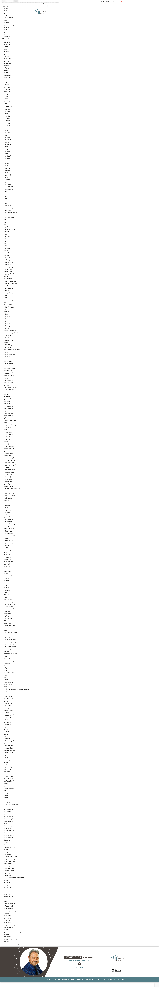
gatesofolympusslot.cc (9, 523)
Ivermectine (6, 554)
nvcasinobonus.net (8, 661)
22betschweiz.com (8, 217)
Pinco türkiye (7, 724)
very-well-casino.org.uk (9, 905)
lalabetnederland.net (8, 608)
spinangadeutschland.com (10, 825)
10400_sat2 (6, 139)
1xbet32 (6, 194)
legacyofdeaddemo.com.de (10, 609)
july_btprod (6, 578)
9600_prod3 (6, 250)
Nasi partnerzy (7, 651)
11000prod (6, 172)
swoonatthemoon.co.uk (9, 861)
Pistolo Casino (7, 734)
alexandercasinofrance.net (10, 283)
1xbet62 (6, 201)
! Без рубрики (7, 106)
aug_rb (5, 319)
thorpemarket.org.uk (8, 872)
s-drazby (6, 783)
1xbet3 (5, 193)
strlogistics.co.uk (7, 846)
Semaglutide (7, 786)
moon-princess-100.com (9, 642)
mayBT (5, 628)
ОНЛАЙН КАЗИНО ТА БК (10, 939)
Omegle (5, 686)
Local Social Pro (113, 979)
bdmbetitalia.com (7, 347)
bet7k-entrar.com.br (8, 351)
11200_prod (6, 177)
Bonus (5, 399)
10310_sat (6, 134)
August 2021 (7, 94)
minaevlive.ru (7, 637)
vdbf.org (6, 901)
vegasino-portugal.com (9, 903)
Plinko (5, 743)
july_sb (5, 589)
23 (4, 219)
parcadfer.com (7, 707)
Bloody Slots (7, 396)
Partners (6, 712)
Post (5, 757)
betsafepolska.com (8, 375)
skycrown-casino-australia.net (10, 804)
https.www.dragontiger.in (9, 540)
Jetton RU (6, 568)
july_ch (5, 582)
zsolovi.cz (6, 929)
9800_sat (6, 255)
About (120, 11)
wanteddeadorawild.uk (9, 908)
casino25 (6, 443)
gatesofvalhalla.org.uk (9, 524)
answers (6, 292)
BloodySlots (6, 398)
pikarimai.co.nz (7, 715)
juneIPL (5, 594)
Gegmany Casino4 (8, 530)
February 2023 (7, 87)
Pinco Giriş (6, 720)
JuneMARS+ (7, 595)
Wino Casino (7, 918)
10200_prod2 (7, 125)
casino (5, 429)
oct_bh (5, 667)
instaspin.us (6, 550)
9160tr (5, 245)
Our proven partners (8, 703)
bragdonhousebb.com (9, 406)
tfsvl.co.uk (6, 866)
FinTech (6, 514)
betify (5, 352)
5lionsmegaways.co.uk (9, 231)
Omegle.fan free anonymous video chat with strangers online (17, 689)
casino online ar (7, 434)
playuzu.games (7, 741)
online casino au (7, 693)
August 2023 (7, 80)
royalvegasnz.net (7, 781)
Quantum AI (6, 766)
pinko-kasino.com (8, 727)
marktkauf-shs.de (7, 623)
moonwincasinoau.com (9, 646)
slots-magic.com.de (8, 807)
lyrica (5, 620)
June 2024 (6, 68)
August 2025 (7, 44)
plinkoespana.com (8, 748)
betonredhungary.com (8, 363)
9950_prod (6, 259)
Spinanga (6, 823)
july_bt (5, 576)
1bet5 (5, 182)
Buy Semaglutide (8, 415)
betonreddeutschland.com (9, 358)
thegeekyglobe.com (8, 868)
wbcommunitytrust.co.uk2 (9, 911)
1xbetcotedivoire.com (8, 205)
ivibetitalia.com (7, 559)
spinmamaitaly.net (8, 839)
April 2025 (6, 51)
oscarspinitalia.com (8, 696)
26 (4, 222)
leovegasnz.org (7, 613)
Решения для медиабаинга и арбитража (12, 943)
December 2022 (7, 89)
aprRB (5, 299)
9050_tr (5, 243)
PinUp (5, 729)
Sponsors (6, 840)
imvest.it (6, 547)
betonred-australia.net (9, 354)
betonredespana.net (8, 359)
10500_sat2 (6, 141)
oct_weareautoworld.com (9, 672)
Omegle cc (6, 688)
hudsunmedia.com (8, 543)
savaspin (6, 785)
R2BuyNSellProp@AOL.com (50, 1)
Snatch (5, 813)
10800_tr (6, 165)
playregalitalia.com (8, 740)
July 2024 (6, 67)
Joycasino (6, 573)
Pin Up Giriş (6, 717)
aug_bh (5, 306)
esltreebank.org (7, 509)
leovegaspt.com (7, 615)
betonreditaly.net (7, 365)
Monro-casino (7, 641)
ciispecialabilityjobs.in (9, 476)
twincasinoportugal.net (9, 887)
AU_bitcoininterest (8, 304)
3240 (5, 226)
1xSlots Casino (7, 210)
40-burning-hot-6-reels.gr (9, 229)
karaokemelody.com (8, 599)
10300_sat (6, 132)
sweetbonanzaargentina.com (10, 858)
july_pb (5, 587)
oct (4, 665)
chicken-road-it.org (8, 462)
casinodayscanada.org (9, 448)
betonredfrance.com (8, 361)
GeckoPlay (6, 526)
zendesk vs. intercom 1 (9, 927)
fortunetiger (6, 516)
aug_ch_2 (6, 313)
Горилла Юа (6, 931)
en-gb (5, 503)
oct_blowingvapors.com (9, 668)
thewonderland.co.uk (8, 870)
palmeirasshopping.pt (8, 705)
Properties (6, 27)
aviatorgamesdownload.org (10, 333)
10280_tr (6, 130)
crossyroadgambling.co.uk (9, 491)
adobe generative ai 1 (9, 269)
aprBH (5, 295)
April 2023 (6, 86)
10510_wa (6, 148)
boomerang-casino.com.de (10, 405)
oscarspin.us (7, 694)
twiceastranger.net (8, 882)
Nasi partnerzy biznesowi (9, 653)
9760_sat (6, 253)
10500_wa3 (6, 144)
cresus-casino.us (7, 490)
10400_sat (6, 137)
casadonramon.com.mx (9, 425)
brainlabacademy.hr (8, 410)
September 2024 (7, 63)
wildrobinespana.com (8, 917)
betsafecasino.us (7, 373)
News (5, 658)
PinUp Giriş (6, 733)
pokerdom (6, 753)
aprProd (6, 297)
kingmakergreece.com (9, 606)
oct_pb (5, 670)
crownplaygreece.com (9, 495)
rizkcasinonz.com (8, 776)
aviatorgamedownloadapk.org (10, 332)
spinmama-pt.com (8, 833)
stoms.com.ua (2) (7, 842)
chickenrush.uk (7, 474)
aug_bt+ (6, 311)
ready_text (6, 771)
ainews (5, 280)
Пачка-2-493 (6, 941)
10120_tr (6, 122)
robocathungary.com (8, 778)
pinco (5, 719)
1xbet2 (5, 191)
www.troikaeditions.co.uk (9, 925)
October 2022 (7, 93)
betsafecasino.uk (7, 372)
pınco (5, 736)
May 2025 (6, 49)
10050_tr (6, 113)
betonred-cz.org (7, 356)
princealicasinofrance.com (10, 760)
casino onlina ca (7, 432)
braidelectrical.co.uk (8, 408)
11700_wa (6, 179)
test (5, 865)
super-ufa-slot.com (8, 852)
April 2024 (6, 72)
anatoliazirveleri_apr (8, 288)
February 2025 (7, 54)
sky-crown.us (7, 802)
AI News (6, 276)
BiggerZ (6, 385)
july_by (5, 580)
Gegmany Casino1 (8, 528)
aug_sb (5, 321)
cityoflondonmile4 (8, 479)
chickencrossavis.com (9, 469)
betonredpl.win (7, 366)
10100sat (6, 118)
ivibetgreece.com (7, 557)
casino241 (6, 439)
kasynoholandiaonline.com (10, 602)
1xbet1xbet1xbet (7, 189)
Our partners (7, 701)
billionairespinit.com (8, 391)
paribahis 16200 (7, 710)
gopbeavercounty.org (8, 535)
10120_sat (6, 120)
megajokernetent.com (8, 634)
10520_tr (6, 149)
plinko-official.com (8, 745)
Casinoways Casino (8, 451)
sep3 (5, 795)
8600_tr (5, 241)
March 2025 (6, 53)
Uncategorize (7, 894)
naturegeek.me (7, 655)
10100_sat (6, 116)
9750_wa (6, 252)
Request (6, 29)
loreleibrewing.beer (8, 618)
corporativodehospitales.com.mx (11, 488)
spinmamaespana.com (9, 835)
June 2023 (6, 84)
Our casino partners (8, 700)
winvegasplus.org (8, 920)
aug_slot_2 (6, 325)
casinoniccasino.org (8, 450)
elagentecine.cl (7, 502)
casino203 (6, 438)
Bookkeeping (7, 403)
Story (5, 844)
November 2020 (7, 101)
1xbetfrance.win (7, 207)
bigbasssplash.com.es (9, 384)
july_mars (6, 585)
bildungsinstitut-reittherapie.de (10, 387)
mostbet (5, 648)
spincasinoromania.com (9, 830)
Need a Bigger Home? (102, 11)
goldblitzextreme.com (8, 533)
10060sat (6, 115)
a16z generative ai (8, 262)
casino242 (6, 441)
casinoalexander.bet (8, 446)
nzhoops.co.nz (7, 663)
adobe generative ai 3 (9, 271)
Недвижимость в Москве (9, 938)
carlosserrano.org (8, 424)
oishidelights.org (7, 682)
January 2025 (7, 56)
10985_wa (6, 170)
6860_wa (6, 236)
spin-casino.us (7, 819)
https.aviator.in (7, 538)
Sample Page (7, 31)
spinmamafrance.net (8, 837)
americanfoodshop (8, 286)
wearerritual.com (7, 913)
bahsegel (6, 339)
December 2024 (7, 58)
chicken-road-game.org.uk (9, 460)
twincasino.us (7, 884)
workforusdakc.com (8, 924)
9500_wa (6, 247)
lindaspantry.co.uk (8, 616)
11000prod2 (6, 174)
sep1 (5, 792)
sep (5, 790)
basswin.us (6, 342)
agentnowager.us (8, 274)
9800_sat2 (6, 257)
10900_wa (6, 168)
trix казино (6, 880)
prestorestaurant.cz (8, 759)
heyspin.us (6, 536)
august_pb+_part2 (8, 328)
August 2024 (7, 65)
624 (5, 234)
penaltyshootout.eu (8, 714)
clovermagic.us (7, 481)
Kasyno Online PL (8, 601)
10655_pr (6, 161)
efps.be (5, 500)
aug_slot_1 (6, 323)
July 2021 (6, 96)
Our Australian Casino (9, 698)
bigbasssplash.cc (8, 382)
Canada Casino (7, 418)
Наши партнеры (7, 936)
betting (5, 378)
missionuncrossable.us (9, 639)
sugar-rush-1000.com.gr (9, 847)
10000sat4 (6, 109)
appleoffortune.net (8, 293)
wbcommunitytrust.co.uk (9, 910)
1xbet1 (5, 187)
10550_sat (6, 151)
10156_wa (6, 123)
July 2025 (6, 46)
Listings (5, 24)
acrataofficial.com (8, 267)
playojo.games (7, 738)
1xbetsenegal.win (8, 208)
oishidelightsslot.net (8, 684)
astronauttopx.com (8, 300)
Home (5, 20)
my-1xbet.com (7, 649)
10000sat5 (6, 111)
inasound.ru (6, 549)
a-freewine (6, 260)
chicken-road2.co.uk (8, 465)
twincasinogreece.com (9, 885)
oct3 (5, 677)
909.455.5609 (35, 1)
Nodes (5, 660)
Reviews (126, 11)
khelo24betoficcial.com (9, 604)
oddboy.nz (6, 679)
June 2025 (6, 47)
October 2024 (7, 61)
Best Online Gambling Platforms (11, 349)
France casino (7, 517)
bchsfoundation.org (8, 344)
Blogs (116, 11)
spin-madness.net (8, 821)
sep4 (5, 797)
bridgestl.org (6, 411)
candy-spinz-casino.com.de (10, 420)
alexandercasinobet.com (9, 281)
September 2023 (7, 79)
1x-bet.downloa (7, 184)
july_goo (6, 583)
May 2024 (6, 70)
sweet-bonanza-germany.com (10, 856)
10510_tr (6, 146)
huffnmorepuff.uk (7, 545)
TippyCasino (7, 875)
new (5, 656)
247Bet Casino (7, 220)
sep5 (5, 799)
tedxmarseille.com (8, 863)
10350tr (5, 135)
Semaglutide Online (8, 788)
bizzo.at (5, 392)
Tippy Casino (7, 873)
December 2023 (7, 75)
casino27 (6, 444)
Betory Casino (7, 370)
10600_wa (6, 158)
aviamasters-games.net (9, 330)
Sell (81, 11)
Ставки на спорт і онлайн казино (11, 944)
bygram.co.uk (7, 417)
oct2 (5, 675)
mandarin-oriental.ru (8, 622)
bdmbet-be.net (7, 345)
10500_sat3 (6, 142)
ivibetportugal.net (8, 561)
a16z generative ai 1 (8, 264)
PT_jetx (5, 764)
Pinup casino (7, 731)
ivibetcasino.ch (7, 556)
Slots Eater (6, 806)
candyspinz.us (7, 422)
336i (5, 227)
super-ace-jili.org (7, 851)
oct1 (5, 674)
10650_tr (6, 160)
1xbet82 (6, 203)
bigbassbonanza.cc (8, 380)
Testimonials (7, 36)
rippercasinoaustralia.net (9, 773)
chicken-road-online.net (9, 464)
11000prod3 (6, 175)
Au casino (6, 302)
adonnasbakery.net (8, 273)
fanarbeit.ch (6, 512)
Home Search (7, 22)
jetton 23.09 (6, 564)
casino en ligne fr (7, 431)
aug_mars (6, 314)
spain (5, 814)
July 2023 (6, 82)
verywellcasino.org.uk (8, 906)
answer (5, 290)
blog (5, 394)
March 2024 (6, 74)
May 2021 (6, 98)
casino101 (6, 436)
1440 (5, 181)
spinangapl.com (7, 826)
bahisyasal (6, 337)
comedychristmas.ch (8, 486)
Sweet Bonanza (7, 854)
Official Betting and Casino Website (12, 681)
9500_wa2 (6, 248)
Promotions (6, 762)
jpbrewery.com (7, 575)
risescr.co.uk (6, 774)
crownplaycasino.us (8, 493)
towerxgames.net (7, 878)
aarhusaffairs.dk (7, 266)
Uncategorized (7, 896)
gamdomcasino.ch (8, 521)
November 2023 (7, 77)
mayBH (5, 627)
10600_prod (6, 155)
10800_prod (6, 163)
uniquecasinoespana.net (9, 899)
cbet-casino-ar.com (8, 455)
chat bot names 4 (7, 458)
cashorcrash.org (7, 427)
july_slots (6, 590)
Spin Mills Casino (8, 816)
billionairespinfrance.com (9, 389)
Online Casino (7, 691)
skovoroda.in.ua (7, 800)
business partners (8, 413)
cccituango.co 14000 (8, 457)
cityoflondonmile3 (8, 477)
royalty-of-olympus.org (9, 780)
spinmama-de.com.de (8, 832)
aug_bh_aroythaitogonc (9, 307)
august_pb (6, 326)
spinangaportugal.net (8, 828)
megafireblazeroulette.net (9, 632)
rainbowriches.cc (7, 769)
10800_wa (6, 167)
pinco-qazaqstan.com (8, 726)
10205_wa (6, 128)
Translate (125, 1)
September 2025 (7, 42)
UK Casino (6, 891)
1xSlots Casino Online (9, 214)
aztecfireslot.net (7, 335)
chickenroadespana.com (9, 470)
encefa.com (6, 505)
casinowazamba (7, 453)
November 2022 (7, 91)
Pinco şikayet (7, 722)
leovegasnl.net (7, 611)
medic (5, 630)
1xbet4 (5, 196)
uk (4, 889)
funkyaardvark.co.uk (8, 519)
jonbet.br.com (7, 571)
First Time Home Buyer (89, 11)
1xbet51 (6, 198)
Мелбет (5, 934)
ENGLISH (6, 507)
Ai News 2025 (7, 278)
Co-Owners (6, 484)
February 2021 (7, 100)
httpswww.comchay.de (9, 542)
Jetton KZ (6, 566)
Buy (77, 11)
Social (111, 11)
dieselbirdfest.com (8, 498)
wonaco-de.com (7, 922)
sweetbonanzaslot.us (8, 859)
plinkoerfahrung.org (8, 747)
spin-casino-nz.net (8, 818)
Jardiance (6, 563)
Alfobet (5, 285)
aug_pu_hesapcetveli (8, 318)
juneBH (5, 592)
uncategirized (7, 892)
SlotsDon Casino (7, 809)
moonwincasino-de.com (9, 644)
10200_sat (6, 127)
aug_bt (5, 309)
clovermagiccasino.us (8, 483)
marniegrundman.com (9, 625)
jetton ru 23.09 (7, 569)
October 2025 (7, 41)
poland (5, 755)
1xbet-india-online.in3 (9, 186)
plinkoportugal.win (8, 752)
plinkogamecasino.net (9, 750)
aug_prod (6, 316)
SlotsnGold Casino (8, 811)
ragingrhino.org (7, 767)
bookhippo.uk (7, 401)
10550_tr (6, 153)
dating (5, 497)
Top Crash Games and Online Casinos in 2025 (14, 877)
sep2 (5, 793)
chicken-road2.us (8, 467)
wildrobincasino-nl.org (9, 915)
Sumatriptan (6, 849)
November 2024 (7, 60)
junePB (5, 597)
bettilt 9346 (6, 377)
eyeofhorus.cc (7, 510)
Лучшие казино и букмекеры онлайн (12, 932)
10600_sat (6, 156)
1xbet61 (6, 200)
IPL (4, 552)
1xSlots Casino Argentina (9, 212)
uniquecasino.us (7, 898)
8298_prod (6, 240)
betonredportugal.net (8, 368)
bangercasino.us (7, 340)
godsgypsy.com (7, 531)
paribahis (6, 708)
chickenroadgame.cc (8, 472)
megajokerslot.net (8, 635)
